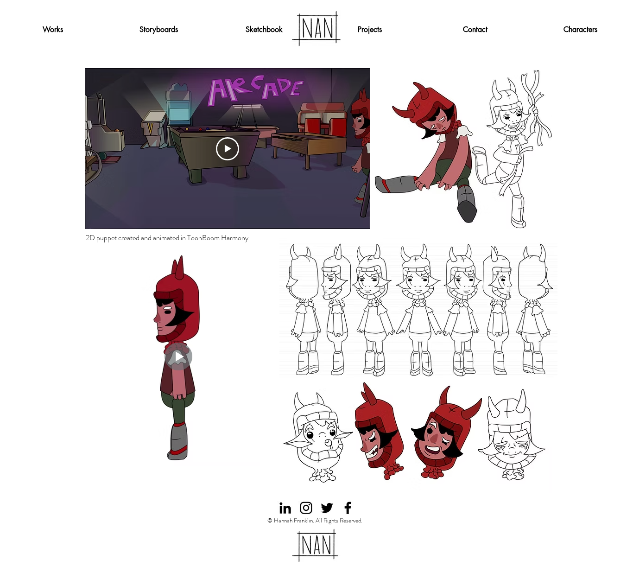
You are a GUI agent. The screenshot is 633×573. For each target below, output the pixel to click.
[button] (370, 30)
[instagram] (306, 508)
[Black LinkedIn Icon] (285, 508)
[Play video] (227, 148)
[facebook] (348, 508)
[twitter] (327, 508)
